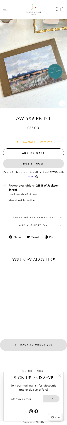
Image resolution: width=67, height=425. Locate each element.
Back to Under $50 (36, 344)
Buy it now (33, 163)
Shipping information (33, 217)
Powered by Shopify (33, 422)
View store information (21, 200)
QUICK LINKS (33, 371)
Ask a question (33, 225)
